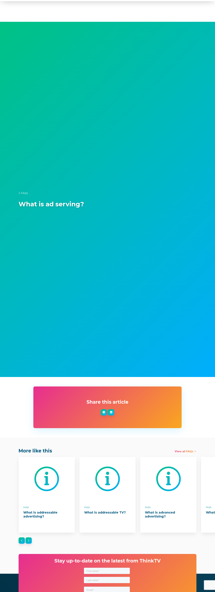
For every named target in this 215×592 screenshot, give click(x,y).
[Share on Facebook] (104, 412)
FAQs (24, 193)
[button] (22, 540)
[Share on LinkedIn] (111, 412)
